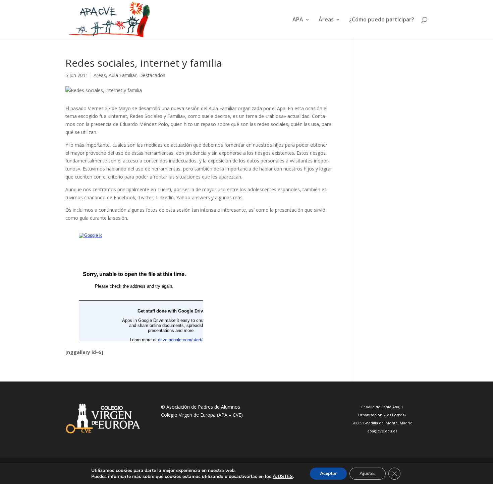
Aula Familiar (122, 75)
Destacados (152, 75)
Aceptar (328, 473)
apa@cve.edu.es (382, 430)
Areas (100, 75)
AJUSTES (283, 477)
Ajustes (368, 473)
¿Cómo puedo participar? (381, 20)
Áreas (326, 20)
